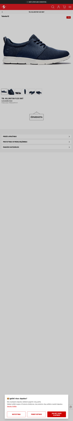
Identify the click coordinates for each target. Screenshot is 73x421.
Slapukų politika (12, 406)
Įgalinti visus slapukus (56, 414)
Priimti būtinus (36, 414)
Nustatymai (16, 414)
